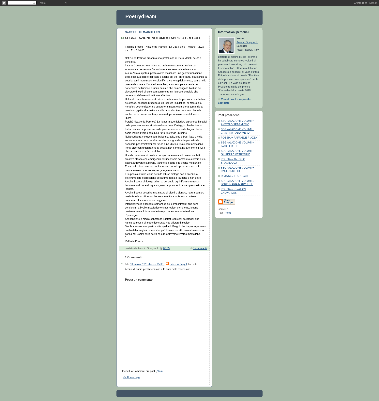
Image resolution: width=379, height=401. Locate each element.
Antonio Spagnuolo (247, 42)
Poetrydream (140, 16)
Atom (160, 371)
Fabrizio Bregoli (178, 264)
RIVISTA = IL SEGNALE (235, 176)
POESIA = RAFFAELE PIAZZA (239, 137)
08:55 (166, 248)
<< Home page (131, 377)
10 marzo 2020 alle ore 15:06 (147, 264)
